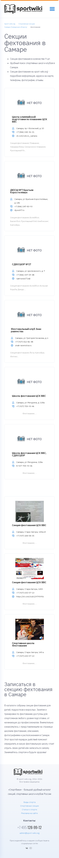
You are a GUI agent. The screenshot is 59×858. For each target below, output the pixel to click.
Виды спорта (30, 802)
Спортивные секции (29, 806)
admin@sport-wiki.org (29, 833)
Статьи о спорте (29, 809)
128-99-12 (29, 827)
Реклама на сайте (29, 813)
